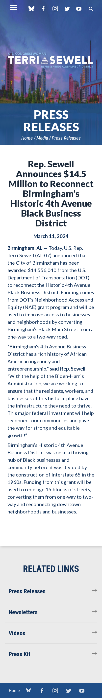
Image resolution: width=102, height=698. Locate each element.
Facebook (43, 8)
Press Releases (66, 138)
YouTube (79, 8)
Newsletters (23, 612)
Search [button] (91, 8)
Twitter (67, 8)
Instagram (55, 8)
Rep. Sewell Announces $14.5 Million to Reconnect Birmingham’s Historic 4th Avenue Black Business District (51, 193)
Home (27, 138)
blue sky (31, 8)
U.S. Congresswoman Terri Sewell (51, 60)
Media (42, 138)
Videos (17, 633)
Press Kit (19, 654)
